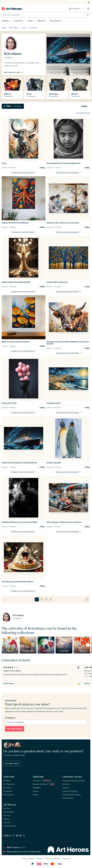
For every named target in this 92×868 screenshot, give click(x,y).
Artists (30, 21)
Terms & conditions (28, 859)
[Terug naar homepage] (12, 8)
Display (84, 106)
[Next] (86, 599)
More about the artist (12, 72)
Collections (18, 21)
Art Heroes (9, 804)
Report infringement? (52, 859)
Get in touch (13, 763)
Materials (41, 21)
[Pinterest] (17, 835)
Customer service (72, 776)
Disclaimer (40, 859)
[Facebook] (20, 835)
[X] (24, 835)
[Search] (87, 15)
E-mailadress (10, 718)
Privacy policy (65, 859)
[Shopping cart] (88, 9)
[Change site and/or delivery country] (88, 2)
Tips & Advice (55, 21)
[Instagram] (13, 835)
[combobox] (43, 15)
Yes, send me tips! (14, 729)
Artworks (5, 21)
